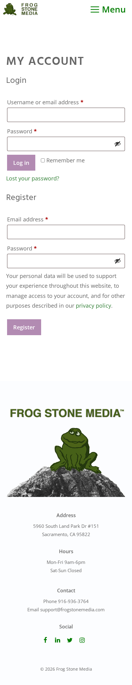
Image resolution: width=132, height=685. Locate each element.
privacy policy (93, 305)
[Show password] (117, 143)
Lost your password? (32, 178)
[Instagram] (82, 640)
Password (33, 131)
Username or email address (57, 102)
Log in (21, 162)
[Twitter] (69, 640)
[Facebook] (45, 640)
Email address (39, 219)
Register (24, 327)
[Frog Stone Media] (20, 9)
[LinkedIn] (57, 640)
